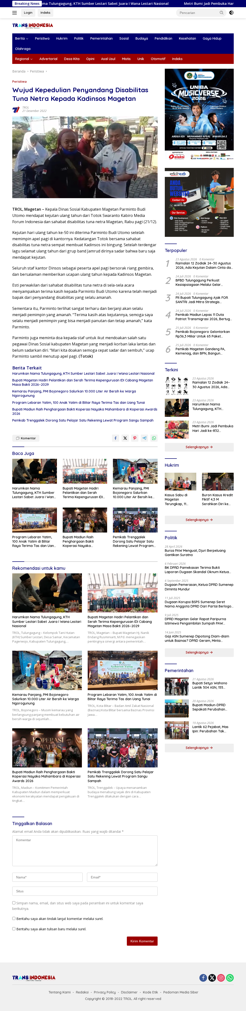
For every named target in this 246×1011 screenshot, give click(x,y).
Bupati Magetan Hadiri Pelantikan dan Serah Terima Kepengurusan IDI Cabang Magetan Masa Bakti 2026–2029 (82, 382)
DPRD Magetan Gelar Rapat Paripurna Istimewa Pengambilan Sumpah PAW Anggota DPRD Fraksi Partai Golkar (195, 621)
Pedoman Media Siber (180, 992)
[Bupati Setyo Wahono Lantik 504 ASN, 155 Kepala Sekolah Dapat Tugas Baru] (177, 687)
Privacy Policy (105, 992)
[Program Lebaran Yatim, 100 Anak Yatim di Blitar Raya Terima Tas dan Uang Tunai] (34, 520)
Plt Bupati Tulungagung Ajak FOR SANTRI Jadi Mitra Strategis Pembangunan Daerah (202, 299)
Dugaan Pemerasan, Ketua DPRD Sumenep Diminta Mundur (199, 586)
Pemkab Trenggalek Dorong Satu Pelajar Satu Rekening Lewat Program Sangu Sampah (83, 420)
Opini (90, 59)
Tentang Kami (60, 992)
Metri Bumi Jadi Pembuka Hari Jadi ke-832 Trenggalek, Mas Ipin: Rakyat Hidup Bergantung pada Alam (212, 428)
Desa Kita (72, 59)
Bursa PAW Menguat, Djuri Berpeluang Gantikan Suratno (195, 552)
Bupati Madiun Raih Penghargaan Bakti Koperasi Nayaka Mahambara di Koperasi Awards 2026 (84, 411)
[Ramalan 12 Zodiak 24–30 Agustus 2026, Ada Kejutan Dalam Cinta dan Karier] (177, 386)
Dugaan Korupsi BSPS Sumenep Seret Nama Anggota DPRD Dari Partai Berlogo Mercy (198, 604)
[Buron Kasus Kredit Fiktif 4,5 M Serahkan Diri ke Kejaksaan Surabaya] (218, 481)
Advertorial (48, 59)
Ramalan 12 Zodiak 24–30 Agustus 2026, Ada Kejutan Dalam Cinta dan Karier (204, 265)
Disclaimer (129, 992)
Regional (22, 59)
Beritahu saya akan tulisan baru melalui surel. (51, 929)
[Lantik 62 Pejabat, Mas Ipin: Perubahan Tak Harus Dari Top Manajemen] (177, 730)
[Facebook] (203, 978)
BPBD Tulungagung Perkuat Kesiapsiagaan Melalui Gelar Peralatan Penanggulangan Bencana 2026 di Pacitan (198, 282)
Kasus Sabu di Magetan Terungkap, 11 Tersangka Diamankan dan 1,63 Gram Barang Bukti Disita (179, 499)
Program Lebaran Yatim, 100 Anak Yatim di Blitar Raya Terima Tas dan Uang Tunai (78, 402)
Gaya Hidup (212, 38)
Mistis (126, 59)
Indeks (45, 12)
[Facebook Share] (115, 438)
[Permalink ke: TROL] (16, 108)
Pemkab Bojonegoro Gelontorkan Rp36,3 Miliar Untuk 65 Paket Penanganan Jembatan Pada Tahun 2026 (205, 334)
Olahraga (23, 49)
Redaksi (82, 992)
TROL (25, 107)
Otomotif (158, 59)
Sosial (124, 38)
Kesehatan (187, 38)
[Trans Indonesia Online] (32, 25)
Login (28, 12)
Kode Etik (150, 992)
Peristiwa (42, 38)
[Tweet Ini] (125, 438)
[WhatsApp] (230, 978)
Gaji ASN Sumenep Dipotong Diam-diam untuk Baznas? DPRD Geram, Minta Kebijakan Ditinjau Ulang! (197, 638)
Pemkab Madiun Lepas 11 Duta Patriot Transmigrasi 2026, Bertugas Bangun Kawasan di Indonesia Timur (205, 316)
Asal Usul (108, 59)
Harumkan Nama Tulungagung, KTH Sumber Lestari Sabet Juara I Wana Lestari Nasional (83, 373)
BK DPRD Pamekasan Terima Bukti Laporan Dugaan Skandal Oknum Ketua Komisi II (197, 569)
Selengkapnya (197, 447)
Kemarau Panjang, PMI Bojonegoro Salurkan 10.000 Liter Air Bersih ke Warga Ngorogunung (74, 393)
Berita (20, 38)
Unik (140, 59)
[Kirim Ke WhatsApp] (154, 438)
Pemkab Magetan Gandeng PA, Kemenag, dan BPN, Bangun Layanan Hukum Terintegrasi (200, 351)
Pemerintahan (101, 38)
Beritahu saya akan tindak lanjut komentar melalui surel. (59, 918)
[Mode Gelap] (231, 13)
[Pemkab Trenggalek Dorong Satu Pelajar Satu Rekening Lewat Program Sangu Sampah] (135, 520)
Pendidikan (163, 38)
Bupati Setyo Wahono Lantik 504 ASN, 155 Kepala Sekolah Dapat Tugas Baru (210, 685)
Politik (79, 38)
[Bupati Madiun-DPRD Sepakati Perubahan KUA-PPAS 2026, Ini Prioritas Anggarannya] (177, 708)
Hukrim (62, 38)
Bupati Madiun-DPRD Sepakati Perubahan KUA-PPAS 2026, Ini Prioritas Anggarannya (210, 707)
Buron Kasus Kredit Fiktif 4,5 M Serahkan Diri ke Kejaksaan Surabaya (217, 499)
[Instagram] (221, 978)
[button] (222, 12)
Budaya (141, 38)
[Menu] (15, 13)
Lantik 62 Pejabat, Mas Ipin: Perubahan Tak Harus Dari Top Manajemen (210, 729)
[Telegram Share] (144, 438)
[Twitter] (212, 978)
